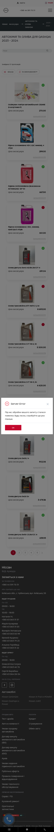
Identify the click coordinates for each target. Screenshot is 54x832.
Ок (13, 427)
